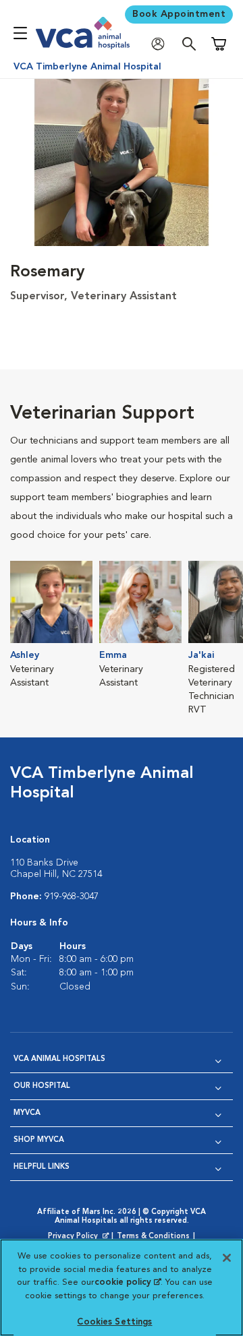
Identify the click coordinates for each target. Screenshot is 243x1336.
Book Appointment (178, 14)
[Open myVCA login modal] (161, 44)
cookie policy (127, 1282)
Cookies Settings (114, 1322)
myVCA (27, 1113)
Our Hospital (42, 1086)
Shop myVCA (39, 1140)
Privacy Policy (79, 1237)
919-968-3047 (72, 896)
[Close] (227, 1258)
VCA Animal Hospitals (59, 1059)
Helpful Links (42, 1167)
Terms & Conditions (153, 1236)
